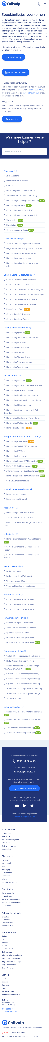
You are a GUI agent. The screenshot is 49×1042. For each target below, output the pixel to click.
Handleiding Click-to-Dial (20, 441)
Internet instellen (13, 594)
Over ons (5, 985)
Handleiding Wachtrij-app (17, 367)
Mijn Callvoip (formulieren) (12, 955)
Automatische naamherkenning (22, 727)
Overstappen (7, 873)
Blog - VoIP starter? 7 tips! (11, 961)
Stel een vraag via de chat (24, 816)
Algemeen (10, 171)
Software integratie (9, 846)
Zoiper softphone (13, 698)
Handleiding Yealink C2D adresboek (21, 446)
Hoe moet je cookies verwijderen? (20, 190)
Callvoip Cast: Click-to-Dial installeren (22, 299)
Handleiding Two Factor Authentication (23, 337)
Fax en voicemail (13, 566)
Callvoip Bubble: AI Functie (17, 319)
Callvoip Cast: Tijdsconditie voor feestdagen (25, 294)
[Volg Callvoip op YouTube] (17, 806)
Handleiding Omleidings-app (18, 347)
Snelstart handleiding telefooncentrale (23, 243)
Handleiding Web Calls (18, 380)
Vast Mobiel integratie (10, 839)
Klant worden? (7, 925)
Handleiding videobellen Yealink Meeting (22, 540)
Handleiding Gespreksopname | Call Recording (21, 411)
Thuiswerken (7, 876)
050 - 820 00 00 (7, 1009)
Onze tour (5, 917)
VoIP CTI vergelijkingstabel (17, 481)
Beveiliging (6, 869)
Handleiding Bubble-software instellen (25, 476)
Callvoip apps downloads (19, 230)
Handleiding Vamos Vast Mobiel (20, 512)
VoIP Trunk (6, 836)
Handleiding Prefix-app (16, 352)
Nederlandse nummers (11, 899)
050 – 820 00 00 (36, 90)
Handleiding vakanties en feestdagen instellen (21, 264)
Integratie (5, 866)
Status (4, 936)
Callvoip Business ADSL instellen (20, 599)
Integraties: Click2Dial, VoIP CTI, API (22, 436)
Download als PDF (17, 72)
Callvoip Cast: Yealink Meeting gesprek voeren (21, 556)
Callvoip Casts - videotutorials (19, 274)
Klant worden (11, 119)
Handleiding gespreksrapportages (21, 253)
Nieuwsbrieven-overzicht (17, 180)
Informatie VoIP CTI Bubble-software (25, 471)
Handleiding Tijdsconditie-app (19, 357)
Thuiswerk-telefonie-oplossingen (23, 732)
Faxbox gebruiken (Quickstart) (19, 576)
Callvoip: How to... (14, 707)
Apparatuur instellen (15, 651)
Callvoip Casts (7, 952)
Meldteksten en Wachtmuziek (19, 489)
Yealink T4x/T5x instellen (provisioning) (23, 693)
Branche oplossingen (10, 882)
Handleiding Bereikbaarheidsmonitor (22, 395)
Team (4, 979)
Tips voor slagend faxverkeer (18, 581)
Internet (5, 879)
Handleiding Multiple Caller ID (22, 423)
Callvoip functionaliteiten (17, 327)
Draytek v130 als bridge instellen (20, 637)
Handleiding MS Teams (16, 451)
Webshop (5, 988)
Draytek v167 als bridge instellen (23, 642)
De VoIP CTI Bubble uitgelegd (21, 466)
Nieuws (5, 946)
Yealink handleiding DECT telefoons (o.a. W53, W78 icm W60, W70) (22, 667)
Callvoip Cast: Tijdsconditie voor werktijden (24, 289)
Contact (9, 185)
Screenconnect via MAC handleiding (21, 195)
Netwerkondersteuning (16, 617)
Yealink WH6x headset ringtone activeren (23, 713)
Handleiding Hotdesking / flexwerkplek (23, 418)
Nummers (5, 860)
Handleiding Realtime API (17, 456)
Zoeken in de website (27, 788)
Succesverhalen (8, 991)
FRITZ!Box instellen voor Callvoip (20, 661)
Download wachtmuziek (16, 499)
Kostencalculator (8, 893)
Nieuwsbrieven (7, 949)
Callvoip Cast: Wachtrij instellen (19, 284)
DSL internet (6, 906)
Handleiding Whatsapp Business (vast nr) (24, 385)
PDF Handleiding (13, 57)
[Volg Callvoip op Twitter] (32, 806)
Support (5, 942)
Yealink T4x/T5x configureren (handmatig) (24, 688)
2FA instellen (14, 220)
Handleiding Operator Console (19, 390)
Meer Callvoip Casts (17, 309)
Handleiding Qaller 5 (18, 332)
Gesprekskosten (8, 896)
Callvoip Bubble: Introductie (18, 314)
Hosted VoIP (6, 833)
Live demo (6, 920)
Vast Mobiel (11, 507)
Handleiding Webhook (18, 205)
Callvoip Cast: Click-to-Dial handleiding (22, 304)
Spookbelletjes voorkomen (18, 632)
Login (4, 939)
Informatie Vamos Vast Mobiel (19, 517)
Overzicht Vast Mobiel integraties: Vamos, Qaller (23, 524)
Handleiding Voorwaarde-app (19, 362)
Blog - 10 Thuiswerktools (11, 958)
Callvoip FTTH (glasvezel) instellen (20, 609)
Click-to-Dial (6, 843)
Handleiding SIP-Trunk (19, 428)
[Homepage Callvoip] (11, 3)
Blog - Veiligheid (8, 968)
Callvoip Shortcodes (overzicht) (19, 210)
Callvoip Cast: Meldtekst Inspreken (21, 279)
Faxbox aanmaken (14, 571)
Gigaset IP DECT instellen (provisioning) (23, 683)
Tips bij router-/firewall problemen (21, 627)
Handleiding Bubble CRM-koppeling (24, 461)
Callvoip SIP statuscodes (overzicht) (21, 215)
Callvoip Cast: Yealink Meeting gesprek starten (21, 548)
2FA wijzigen (14, 225)
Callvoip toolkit (7, 922)
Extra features (12, 375)
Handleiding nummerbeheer (18, 258)
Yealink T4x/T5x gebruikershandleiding (23, 656)
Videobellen (11, 534)
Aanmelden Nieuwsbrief (11, 994)
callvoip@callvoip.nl (31, 93)
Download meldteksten (16, 494)
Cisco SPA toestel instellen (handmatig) (23, 678)
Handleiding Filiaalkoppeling (18, 405)
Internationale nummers (11, 902)
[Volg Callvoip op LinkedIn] (25, 806)
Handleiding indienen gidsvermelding (25, 200)
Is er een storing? (13, 176)
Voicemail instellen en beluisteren (20, 586)
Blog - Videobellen (9, 965)
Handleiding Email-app (16, 342)
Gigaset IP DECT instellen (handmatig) (22, 673)
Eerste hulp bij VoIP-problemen (19, 622)
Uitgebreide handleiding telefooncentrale (24, 248)
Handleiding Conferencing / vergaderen (23, 400)
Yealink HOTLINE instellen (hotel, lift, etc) (22, 721)
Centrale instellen (13, 238)
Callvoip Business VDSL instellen (20, 604)
